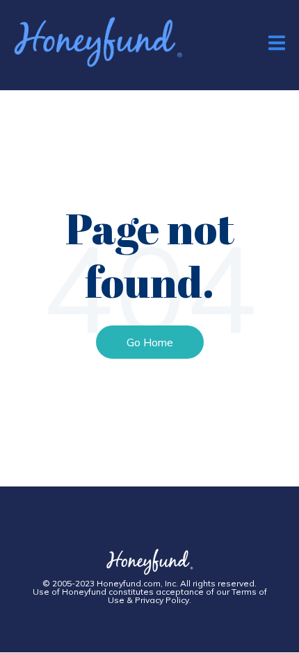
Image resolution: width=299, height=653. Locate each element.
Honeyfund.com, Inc (136, 583)
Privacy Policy (162, 600)
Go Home (150, 342)
